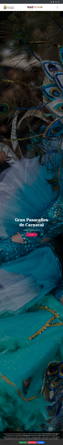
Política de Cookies (36, 437)
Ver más (31, 234)
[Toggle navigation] (57, 7)
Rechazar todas (32, 442)
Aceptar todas (23, 442)
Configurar (40, 442)
